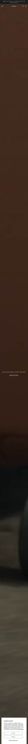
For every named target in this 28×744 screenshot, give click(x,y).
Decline (13, 736)
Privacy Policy (21, 729)
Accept (13, 733)
